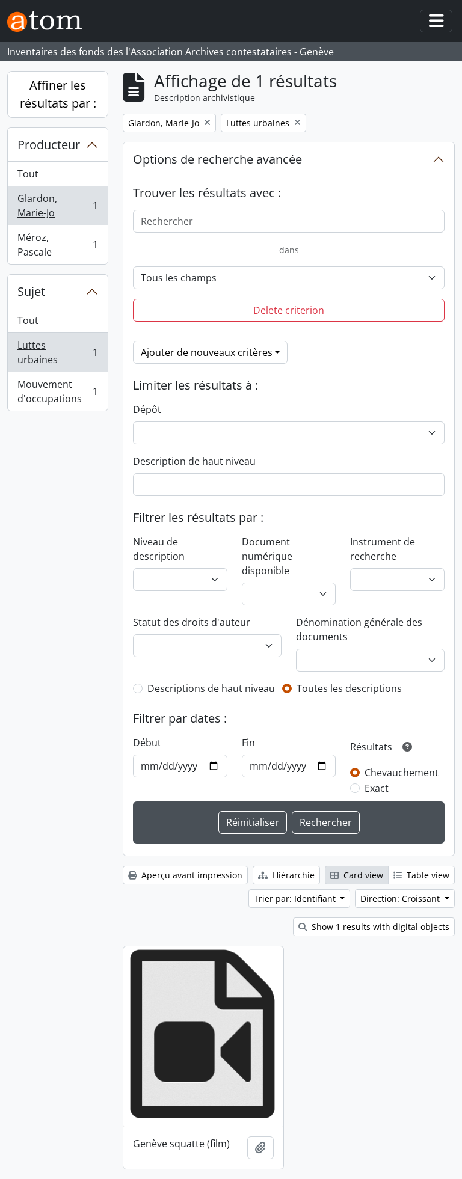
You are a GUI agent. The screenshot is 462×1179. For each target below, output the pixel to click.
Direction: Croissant (401, 898)
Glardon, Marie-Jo (57, 205)
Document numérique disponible (267, 556)
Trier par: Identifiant (296, 898)
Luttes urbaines (57, 352)
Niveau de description (159, 549)
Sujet (31, 291)
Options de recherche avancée (217, 159)
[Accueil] (49, 21)
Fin (248, 742)
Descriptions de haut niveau (211, 688)
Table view (426, 875)
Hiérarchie (292, 875)
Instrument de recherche (382, 549)
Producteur (48, 144)
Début (147, 742)
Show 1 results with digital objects (379, 926)
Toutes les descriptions (349, 688)
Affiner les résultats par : (58, 94)
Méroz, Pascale (57, 245)
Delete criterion (288, 310)
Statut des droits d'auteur (191, 622)
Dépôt (147, 409)
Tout (27, 173)
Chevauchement (402, 772)
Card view (362, 875)
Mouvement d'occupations (57, 391)
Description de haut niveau (194, 461)
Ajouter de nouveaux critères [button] (207, 352)
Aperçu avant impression (190, 875)
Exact (377, 788)
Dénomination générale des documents (359, 629)
